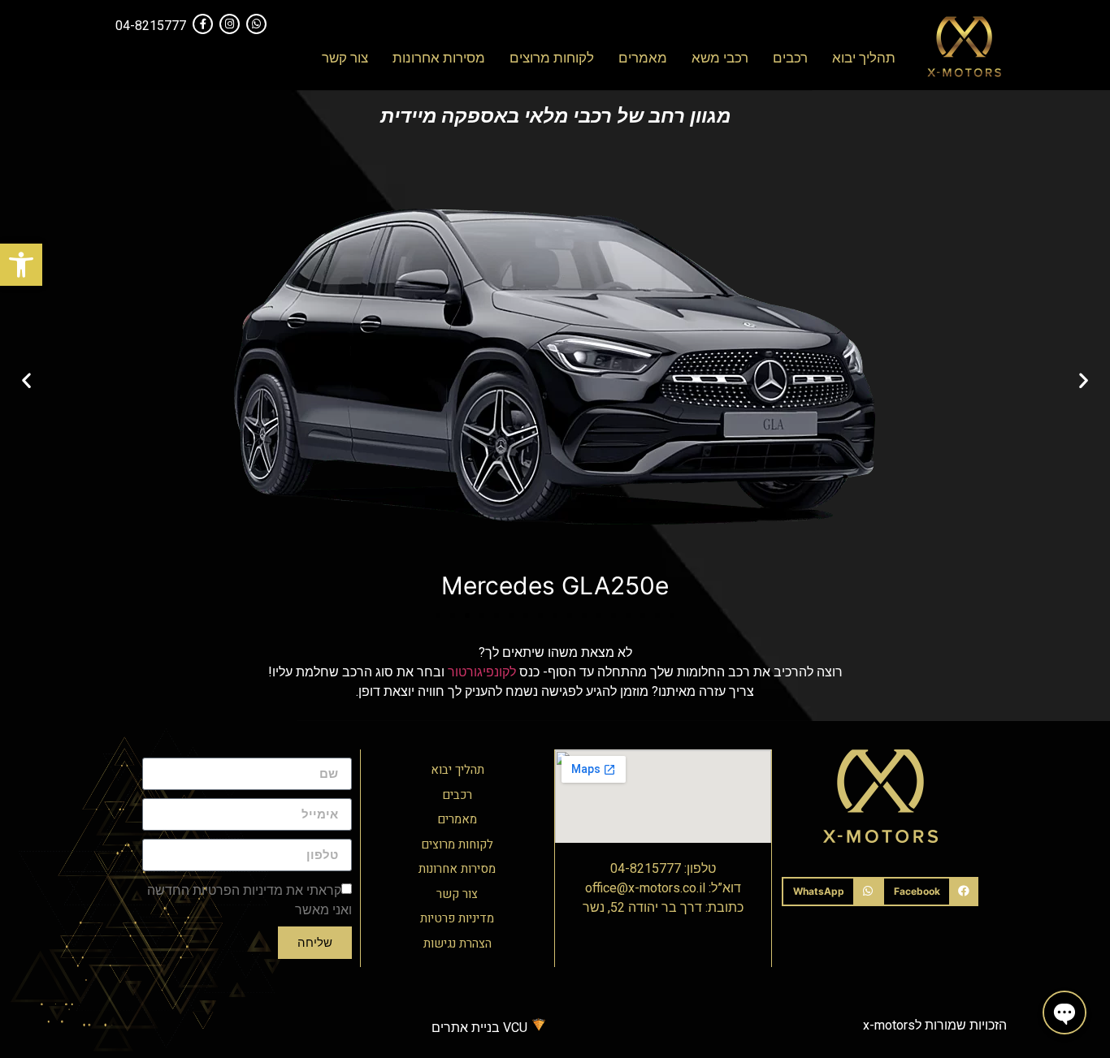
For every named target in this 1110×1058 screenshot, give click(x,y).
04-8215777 (150, 25)
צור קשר (345, 58)
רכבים (790, 58)
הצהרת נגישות (457, 943)
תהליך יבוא (863, 58)
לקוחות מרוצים (551, 58)
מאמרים (642, 58)
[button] (21, 265)
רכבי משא (720, 58)
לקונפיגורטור (480, 672)
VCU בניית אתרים (481, 1027)
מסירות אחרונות (438, 58)
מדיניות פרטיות (457, 918)
